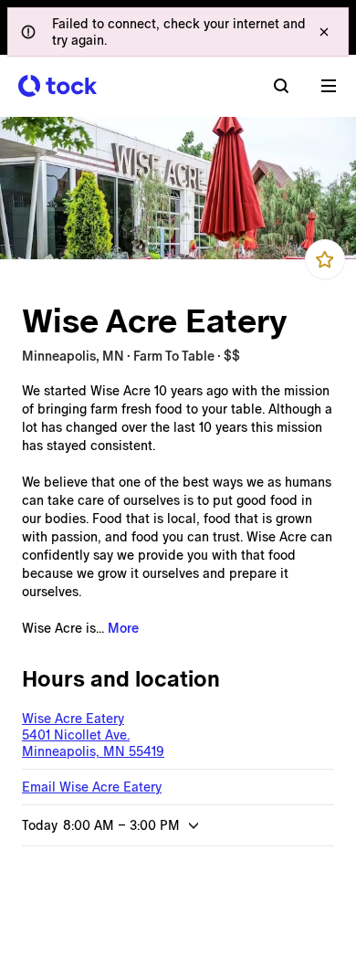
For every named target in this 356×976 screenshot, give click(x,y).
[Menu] (329, 86)
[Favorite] (325, 259)
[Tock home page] (57, 86)
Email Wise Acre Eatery (92, 787)
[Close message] (324, 32)
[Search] (281, 86)
